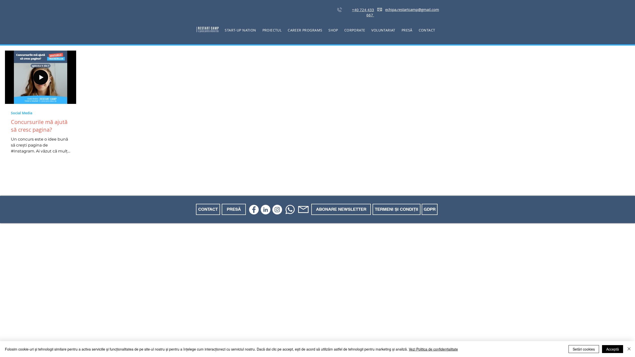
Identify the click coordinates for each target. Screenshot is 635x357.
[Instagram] (277, 209)
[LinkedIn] (265, 209)
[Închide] (629, 349)
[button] (272, 30)
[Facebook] (254, 209)
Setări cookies (584, 349)
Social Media (21, 113)
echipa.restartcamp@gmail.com (412, 9)
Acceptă (612, 349)
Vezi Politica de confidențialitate (433, 349)
